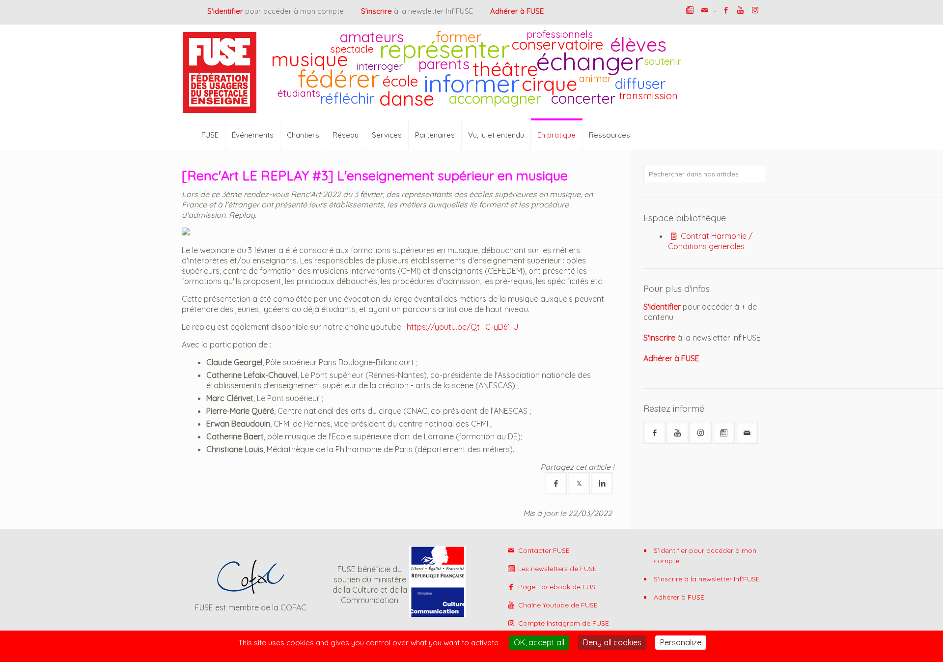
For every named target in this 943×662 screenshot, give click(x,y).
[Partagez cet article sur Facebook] (556, 483)
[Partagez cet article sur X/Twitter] (579, 483)
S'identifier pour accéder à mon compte (705, 555)
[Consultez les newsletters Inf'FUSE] (724, 433)
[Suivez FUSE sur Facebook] (654, 433)
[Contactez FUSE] (704, 10)
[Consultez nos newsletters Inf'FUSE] (690, 10)
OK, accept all (539, 642)
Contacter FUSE (543, 550)
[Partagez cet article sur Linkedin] (602, 483)
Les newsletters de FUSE (556, 568)
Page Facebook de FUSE (557, 586)
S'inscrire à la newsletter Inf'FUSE (707, 579)
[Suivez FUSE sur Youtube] (677, 433)
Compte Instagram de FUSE (562, 623)
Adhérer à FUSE (679, 597)
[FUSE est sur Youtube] (740, 10)
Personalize (680, 642)
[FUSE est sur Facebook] (726, 10)
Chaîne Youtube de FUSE (557, 605)
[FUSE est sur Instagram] (755, 10)
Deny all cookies (612, 642)
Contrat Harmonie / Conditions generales (710, 241)
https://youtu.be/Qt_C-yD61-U (462, 327)
